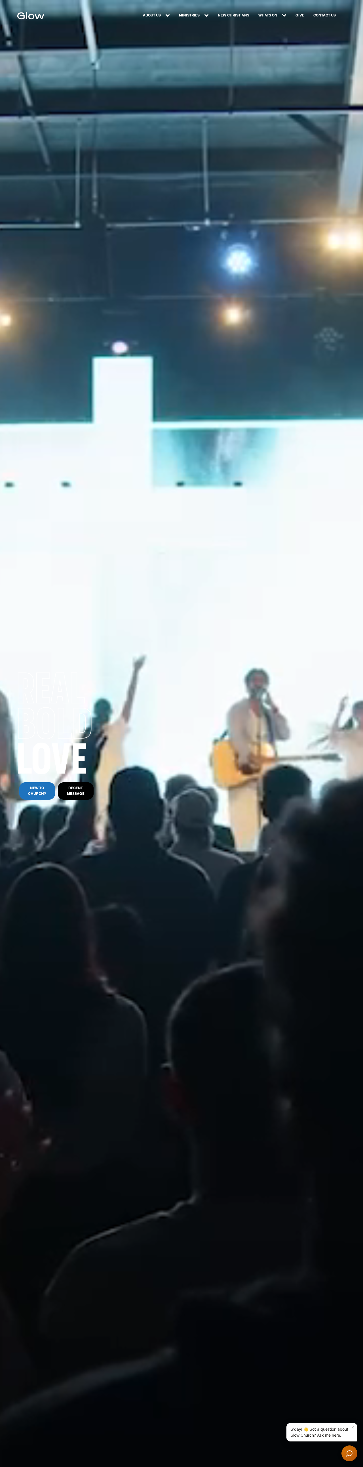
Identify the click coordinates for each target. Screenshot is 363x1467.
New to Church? (37, 790)
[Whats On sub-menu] (285, 15)
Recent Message (76, 790)
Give (300, 15)
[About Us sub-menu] (168, 15)
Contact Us (324, 15)
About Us (152, 15)
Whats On (267, 15)
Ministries (189, 15)
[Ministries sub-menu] (207, 15)
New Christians (233, 15)
